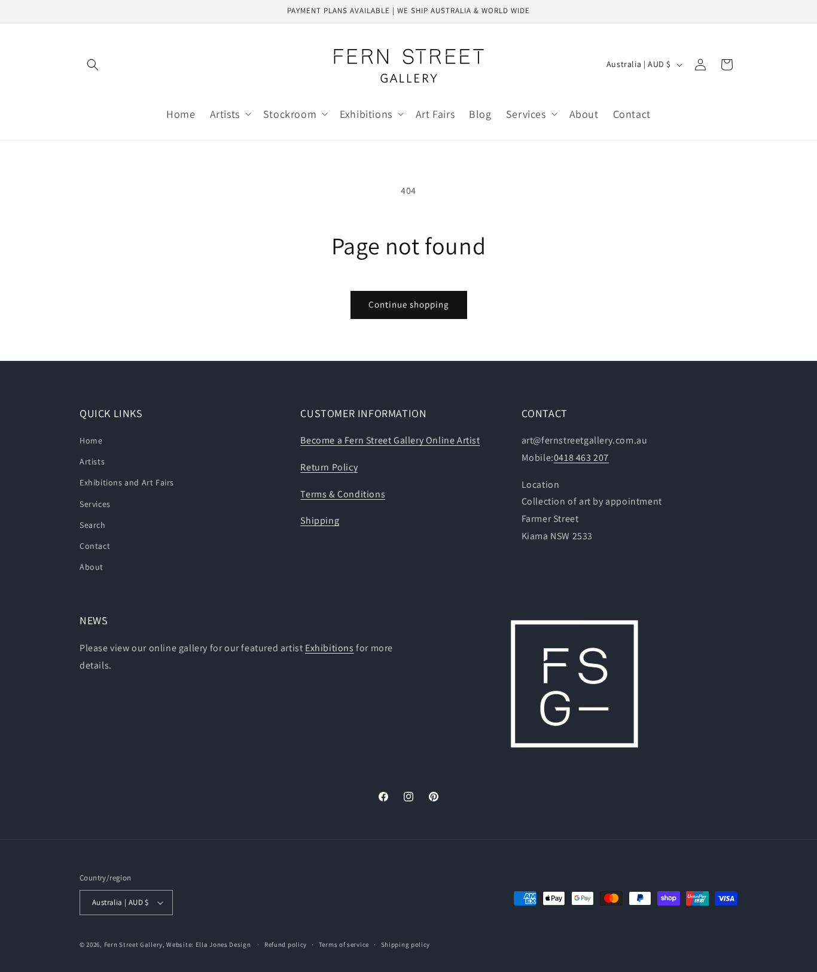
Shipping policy (406, 944)
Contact (95, 545)
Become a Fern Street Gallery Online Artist (390, 440)
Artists (92, 461)
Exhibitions (329, 648)
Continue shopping (408, 304)
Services (95, 504)
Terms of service (344, 944)
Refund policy (285, 944)
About (91, 566)
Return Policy (329, 467)
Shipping (319, 520)
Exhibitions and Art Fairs (127, 482)
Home (91, 440)
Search (93, 525)
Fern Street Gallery (133, 944)
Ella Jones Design (223, 944)
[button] (93, 64)
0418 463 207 (581, 457)
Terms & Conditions (342, 494)
